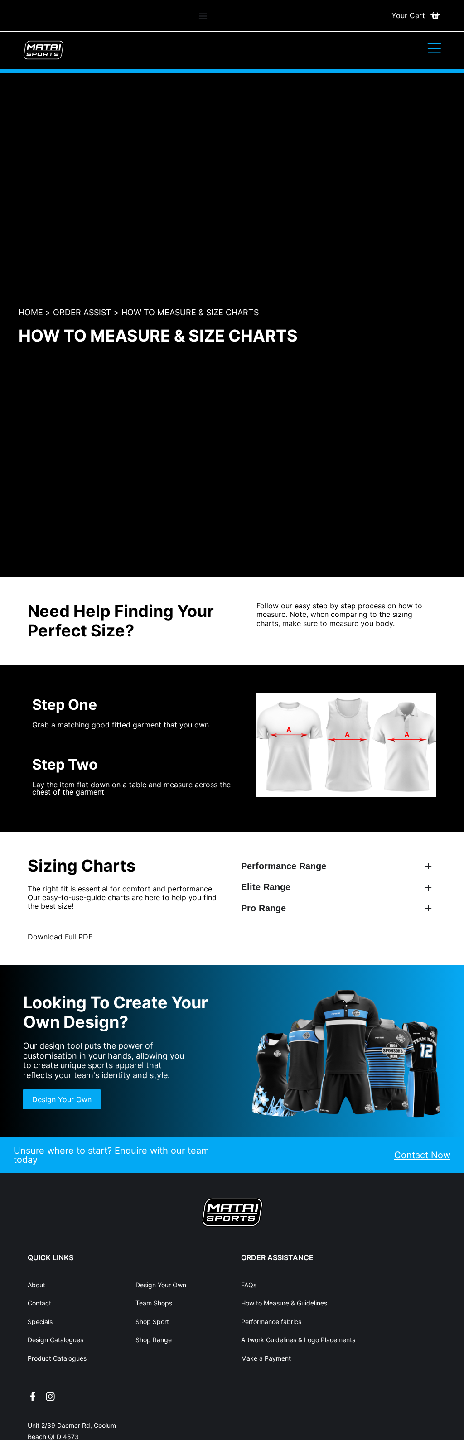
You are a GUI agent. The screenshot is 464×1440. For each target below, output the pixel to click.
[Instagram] (50, 1396)
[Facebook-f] (33, 1396)
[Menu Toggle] (203, 15)
